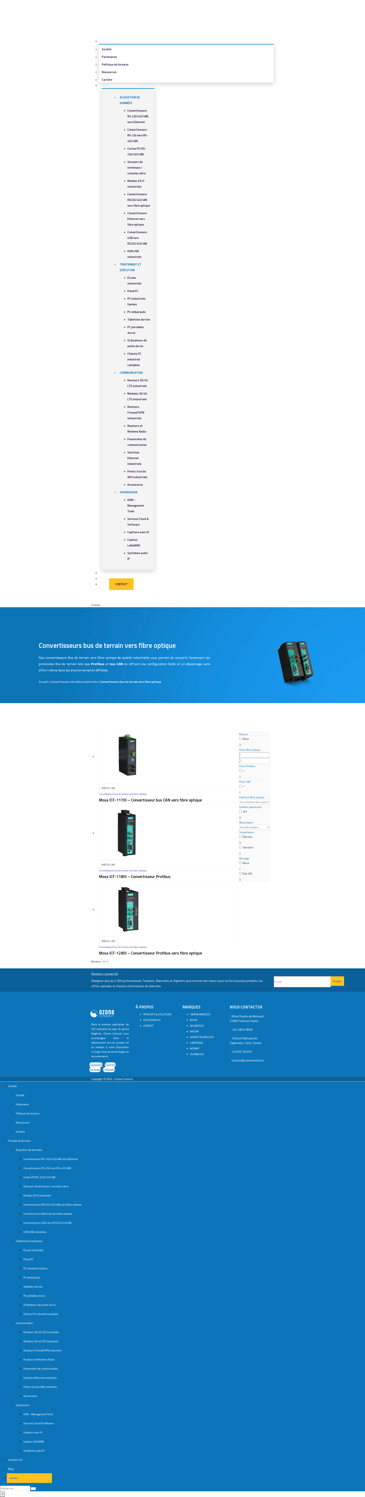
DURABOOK (197, 1054)
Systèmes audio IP (33, 1451)
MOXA (193, 1020)
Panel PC (132, 291)
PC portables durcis (34, 1296)
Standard (248, 847)
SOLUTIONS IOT (152, 1020)
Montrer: (96, 961)
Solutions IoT (15, 1460)
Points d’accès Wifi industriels (40, 1387)
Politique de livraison (115, 64)
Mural (246, 863)
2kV (245, 811)
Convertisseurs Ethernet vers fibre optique (137, 219)
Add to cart (108, 788)
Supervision (128, 492)
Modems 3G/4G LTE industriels (40, 1341)
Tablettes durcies (138, 319)
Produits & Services (123, 85)
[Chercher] (33, 1488)
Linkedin (109, 1069)
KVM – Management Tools (135, 505)
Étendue (247, 837)
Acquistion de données (29, 1150)
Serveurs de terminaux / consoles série (136, 167)
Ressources (109, 72)
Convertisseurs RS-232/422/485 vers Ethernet (137, 116)
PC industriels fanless (35, 1268)
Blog (10, 1469)
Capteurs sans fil (138, 532)
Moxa (246, 739)
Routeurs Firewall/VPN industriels (135, 412)
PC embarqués (136, 312)
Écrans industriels (33, 1250)
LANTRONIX (196, 1043)
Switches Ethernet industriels (134, 458)
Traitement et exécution (29, 1241)
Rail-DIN (247, 874)
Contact (117, 584)
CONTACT (148, 1026)
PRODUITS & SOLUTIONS (157, 1014)
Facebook (96, 1064)
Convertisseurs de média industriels (74, 682)
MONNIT (194, 1048)
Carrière (20, 1132)
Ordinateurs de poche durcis (39, 1305)
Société (111, 41)
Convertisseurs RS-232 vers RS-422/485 (137, 135)
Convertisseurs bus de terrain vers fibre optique (123, 794)
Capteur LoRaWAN (33, 1441)
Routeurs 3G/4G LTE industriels (41, 1332)
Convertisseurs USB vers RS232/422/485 (137, 238)
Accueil (43, 682)
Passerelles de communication (40, 1369)
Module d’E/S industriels (37, 1195)
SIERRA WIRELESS (200, 1014)
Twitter (110, 1064)
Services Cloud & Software (38, 1423)
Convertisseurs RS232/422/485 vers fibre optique (138, 200)
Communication (131, 372)
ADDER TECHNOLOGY (202, 1037)
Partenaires (109, 57)
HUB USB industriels (35, 1232)
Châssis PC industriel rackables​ (134, 359)
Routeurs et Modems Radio (39, 1359)
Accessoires (135, 484)
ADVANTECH (197, 1026)
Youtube (95, 1069)
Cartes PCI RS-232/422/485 (39, 1177)
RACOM (194, 1031)
